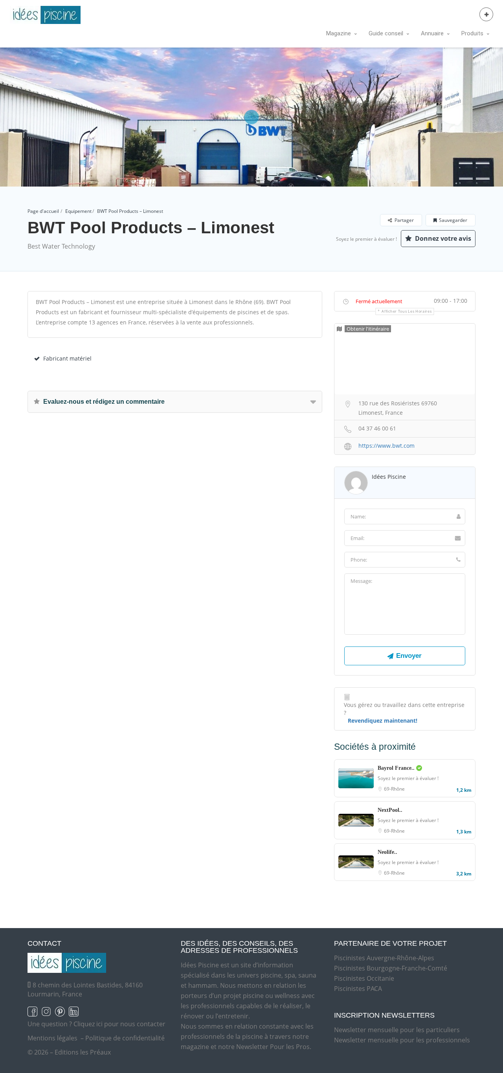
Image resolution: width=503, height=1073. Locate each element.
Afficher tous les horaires (406, 311)
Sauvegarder (453, 220)
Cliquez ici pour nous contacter (119, 1024)
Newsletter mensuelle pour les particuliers (397, 1029)
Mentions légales (52, 1038)
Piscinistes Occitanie (364, 978)
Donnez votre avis (442, 238)
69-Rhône (394, 789)
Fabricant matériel (67, 358)
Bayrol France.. (397, 768)
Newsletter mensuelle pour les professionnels (402, 1040)
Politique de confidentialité (125, 1038)
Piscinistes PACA (358, 988)
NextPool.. (390, 810)
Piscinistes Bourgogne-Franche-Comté (390, 968)
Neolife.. (387, 852)
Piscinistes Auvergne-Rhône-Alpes (384, 958)
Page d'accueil (43, 211)
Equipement (78, 211)
